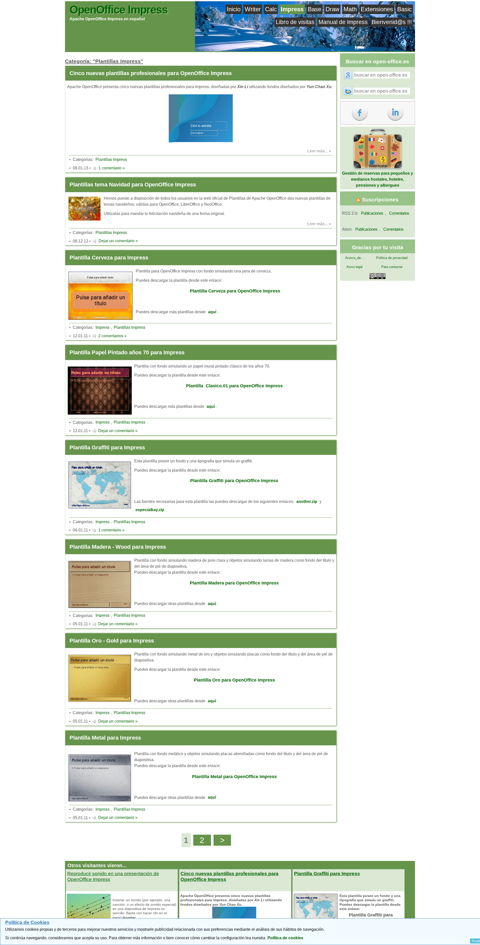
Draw (332, 9)
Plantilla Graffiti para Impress (107, 447)
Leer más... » (319, 151)
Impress (292, 9)
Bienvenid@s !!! (392, 22)
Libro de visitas (295, 22)
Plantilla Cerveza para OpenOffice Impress (235, 290)
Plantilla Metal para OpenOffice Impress (234, 776)
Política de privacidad (392, 258)
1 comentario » (111, 168)
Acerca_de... (354, 258)
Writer (253, 9)
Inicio (233, 9)
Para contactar (391, 267)
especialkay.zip (150, 510)
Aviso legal (354, 267)
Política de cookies (285, 938)
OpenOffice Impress (119, 9)
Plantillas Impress (111, 159)
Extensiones (377, 9)
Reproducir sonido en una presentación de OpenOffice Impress (113, 876)
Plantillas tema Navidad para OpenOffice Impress (133, 184)
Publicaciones (372, 213)
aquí (212, 312)
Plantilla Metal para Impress (105, 738)
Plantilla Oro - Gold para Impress (112, 641)
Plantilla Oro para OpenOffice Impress (234, 680)
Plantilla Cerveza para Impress (109, 257)
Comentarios (399, 213)
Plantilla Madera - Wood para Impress (118, 547)
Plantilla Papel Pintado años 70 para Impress (127, 352)
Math (350, 9)
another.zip (306, 501)
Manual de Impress (343, 22)
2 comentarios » (112, 336)
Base (314, 9)
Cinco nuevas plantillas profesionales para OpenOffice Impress (151, 73)
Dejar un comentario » (118, 241)
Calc (271, 9)
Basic (404, 9)
